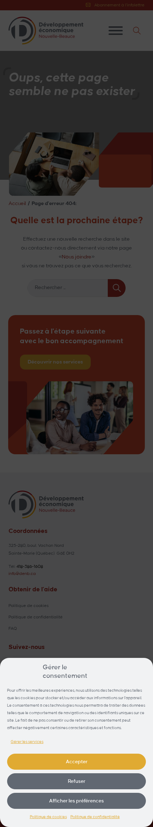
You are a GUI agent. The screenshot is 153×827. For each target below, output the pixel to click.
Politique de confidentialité (95, 817)
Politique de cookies (48, 817)
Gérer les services (27, 742)
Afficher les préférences (76, 801)
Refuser (76, 781)
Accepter (77, 761)
